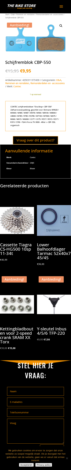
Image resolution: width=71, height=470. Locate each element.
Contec (17, 86)
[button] (61, 26)
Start (7, 14)
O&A (13, 14)
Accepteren (26, 465)
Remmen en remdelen (25, 14)
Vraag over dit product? (35, 140)
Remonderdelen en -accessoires (49, 14)
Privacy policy (44, 465)
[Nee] (67, 458)
